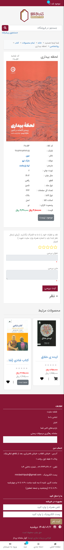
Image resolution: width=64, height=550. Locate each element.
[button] (56, 379)
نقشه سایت (52, 411)
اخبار (55, 422)
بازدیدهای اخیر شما (49, 428)
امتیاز (55, 241)
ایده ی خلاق (49, 357)
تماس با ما (52, 417)
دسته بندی (38, 546)
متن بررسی (53, 268)
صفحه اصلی (55, 546)
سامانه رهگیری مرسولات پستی (44, 433)
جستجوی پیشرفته (10, 32)
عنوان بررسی (52, 253)
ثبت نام (56, 521)
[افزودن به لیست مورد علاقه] (8, 382)
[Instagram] (55, 527)
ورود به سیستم (10, 546)
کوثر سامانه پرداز (20, 538)
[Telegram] (60, 527)
